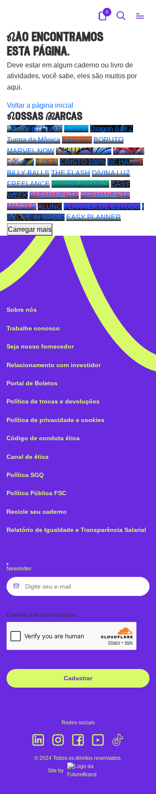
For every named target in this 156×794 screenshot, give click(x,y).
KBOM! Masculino (83, 151)
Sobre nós (21, 309)
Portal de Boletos (32, 383)
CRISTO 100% (83, 162)
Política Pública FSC (36, 493)
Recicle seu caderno (36, 511)
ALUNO (50, 206)
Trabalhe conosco (33, 328)
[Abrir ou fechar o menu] (140, 15)
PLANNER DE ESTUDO (102, 206)
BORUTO (109, 140)
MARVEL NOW (30, 151)
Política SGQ (25, 474)
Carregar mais (30, 229)
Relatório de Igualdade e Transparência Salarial (76, 529)
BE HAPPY (125, 162)
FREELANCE (28, 184)
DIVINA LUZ (111, 173)
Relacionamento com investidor (53, 365)
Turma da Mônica (33, 140)
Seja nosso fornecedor (40, 346)
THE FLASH (70, 173)
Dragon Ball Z (111, 128)
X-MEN (47, 162)
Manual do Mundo (34, 128)
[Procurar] (121, 15)
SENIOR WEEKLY (80, 184)
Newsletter (19, 569)
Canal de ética (27, 456)
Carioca (76, 128)
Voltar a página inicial (40, 105)
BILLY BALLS (28, 173)
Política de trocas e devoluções (53, 401)
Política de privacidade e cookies (55, 419)
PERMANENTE (54, 195)
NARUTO (77, 140)
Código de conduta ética (43, 438)
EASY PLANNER (93, 217)
